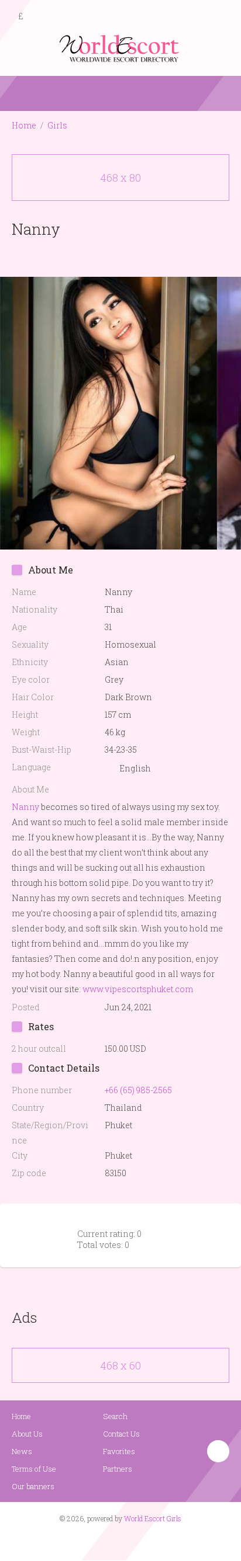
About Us (27, 1433)
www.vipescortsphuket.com (137, 989)
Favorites (119, 1451)
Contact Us (121, 1433)
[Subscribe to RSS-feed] (95, 1541)
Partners (117, 1468)
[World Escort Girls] (120, 47)
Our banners (33, 1486)
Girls (57, 125)
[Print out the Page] (109, 256)
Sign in (221, 17)
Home (24, 125)
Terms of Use (34, 1468)
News (22, 1451)
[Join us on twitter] (141, 1541)
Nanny (25, 806)
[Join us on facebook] (116, 1541)
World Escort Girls (152, 1518)
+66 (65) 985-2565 (138, 1090)
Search (115, 1416)
